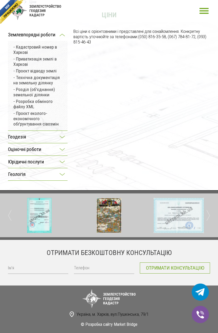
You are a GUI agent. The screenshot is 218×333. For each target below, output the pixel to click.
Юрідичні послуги (26, 162)
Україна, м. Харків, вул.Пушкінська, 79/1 (113, 314)
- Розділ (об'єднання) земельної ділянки (34, 92)
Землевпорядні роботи (31, 35)
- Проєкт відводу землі (35, 70)
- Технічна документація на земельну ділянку (36, 80)
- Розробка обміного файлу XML (33, 104)
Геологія (17, 174)
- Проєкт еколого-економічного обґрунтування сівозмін (36, 119)
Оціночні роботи (24, 149)
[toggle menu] (204, 11)
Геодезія (17, 137)
